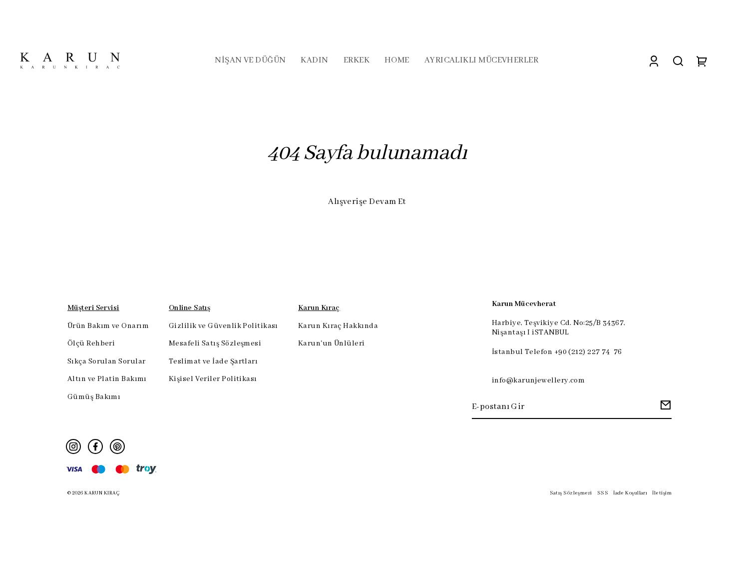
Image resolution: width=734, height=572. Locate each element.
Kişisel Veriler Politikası (213, 379)
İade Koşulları (630, 493)
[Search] (678, 60)
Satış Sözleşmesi (571, 493)
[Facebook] (95, 446)
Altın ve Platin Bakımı (107, 379)
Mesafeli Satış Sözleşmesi (215, 343)
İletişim (662, 493)
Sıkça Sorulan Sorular (106, 361)
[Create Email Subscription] (664, 408)
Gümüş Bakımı (93, 397)
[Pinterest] (117, 446)
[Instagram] (73, 446)
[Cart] (702, 60)
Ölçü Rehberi (91, 343)
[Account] (654, 60)
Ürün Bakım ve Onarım (108, 326)
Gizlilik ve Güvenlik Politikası (223, 326)
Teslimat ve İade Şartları (213, 361)
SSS (602, 493)
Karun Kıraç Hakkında (338, 326)
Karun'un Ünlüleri (331, 343)
